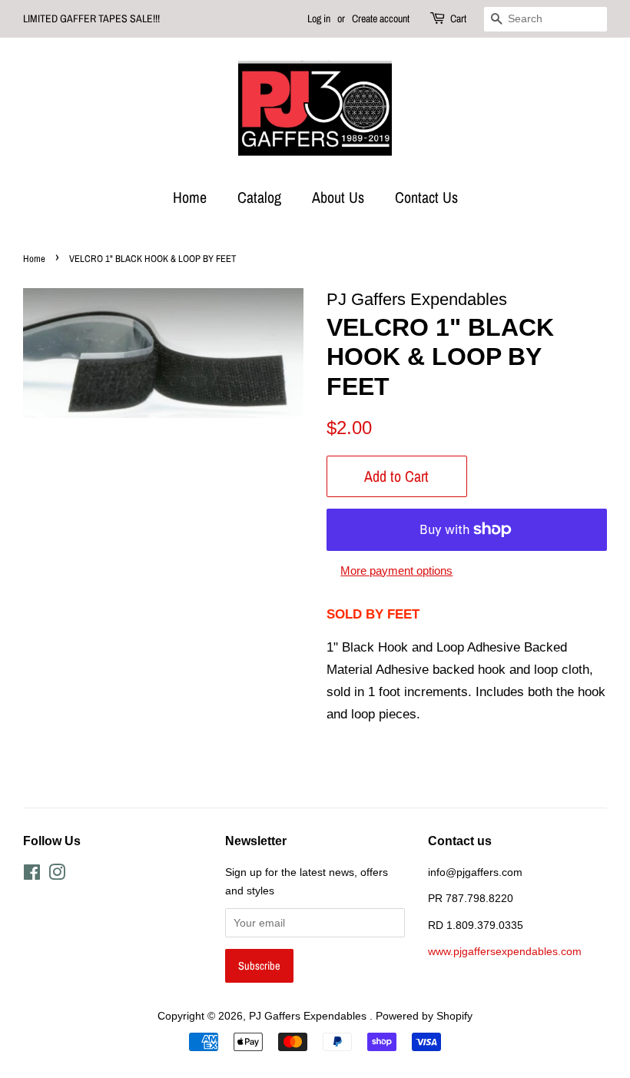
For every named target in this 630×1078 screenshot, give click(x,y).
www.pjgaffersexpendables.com (505, 951)
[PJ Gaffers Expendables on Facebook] (32, 875)
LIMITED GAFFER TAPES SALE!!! (91, 18)
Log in (318, 18)
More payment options (396, 570)
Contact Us (426, 197)
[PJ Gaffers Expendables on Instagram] (56, 875)
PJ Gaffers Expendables (309, 1016)
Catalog (259, 197)
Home (190, 197)
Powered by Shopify (424, 1016)
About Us (338, 197)
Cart (458, 18)
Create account (381, 18)
